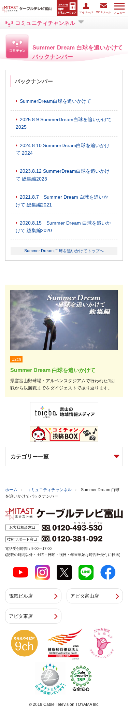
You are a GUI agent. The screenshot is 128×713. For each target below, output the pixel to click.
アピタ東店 (21, 616)
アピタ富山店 (84, 596)
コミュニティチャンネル (49, 489)
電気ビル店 (21, 596)
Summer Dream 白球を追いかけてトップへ (64, 250)
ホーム (11, 489)
